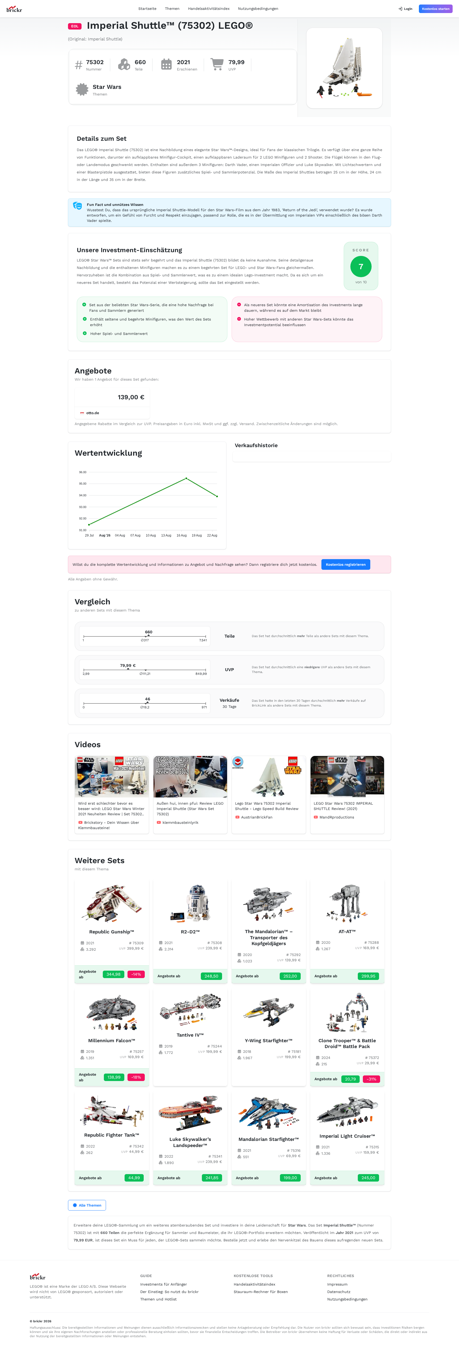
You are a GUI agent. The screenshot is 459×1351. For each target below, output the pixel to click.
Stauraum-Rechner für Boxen (261, 1292)
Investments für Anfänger (163, 1284)
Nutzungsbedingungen (258, 8)
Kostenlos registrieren (346, 564)
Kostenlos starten (435, 9)
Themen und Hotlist (158, 1299)
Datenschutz (338, 1292)
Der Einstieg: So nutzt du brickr (169, 1292)
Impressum (337, 1284)
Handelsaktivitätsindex (209, 8)
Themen (172, 8)
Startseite (147, 8)
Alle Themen (90, 1205)
